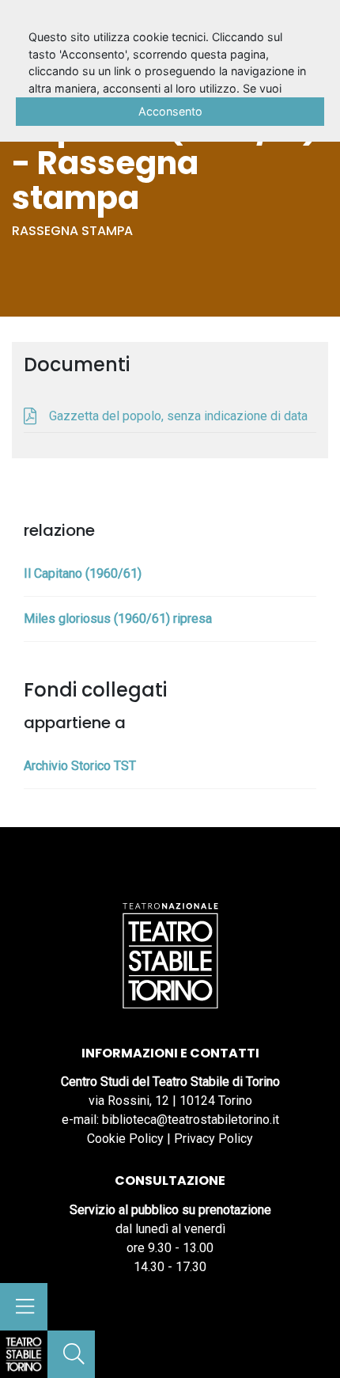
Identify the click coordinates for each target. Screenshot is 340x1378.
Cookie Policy (125, 1138)
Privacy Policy (213, 1138)
